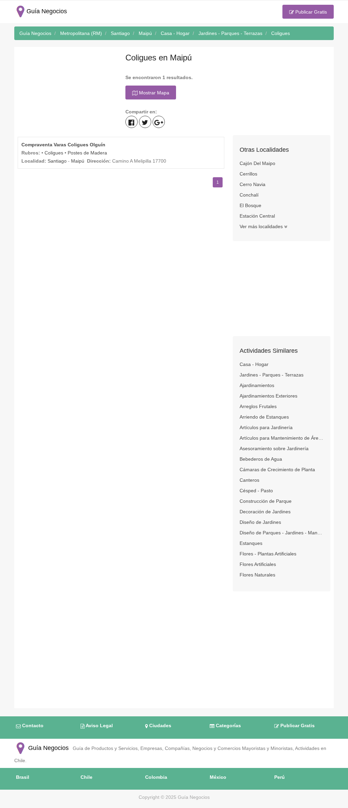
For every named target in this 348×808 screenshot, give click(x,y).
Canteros (249, 480)
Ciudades (159, 725)
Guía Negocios (48, 748)
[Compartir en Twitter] (145, 122)
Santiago (57, 161)
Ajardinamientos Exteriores (268, 396)
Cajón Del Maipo (257, 163)
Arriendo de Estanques (264, 417)
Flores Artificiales (258, 564)
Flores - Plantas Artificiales (268, 553)
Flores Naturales (257, 574)
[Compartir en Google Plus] (159, 122)
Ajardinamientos (257, 385)
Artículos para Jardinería (266, 427)
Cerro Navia (252, 184)
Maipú (77, 161)
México (218, 777)
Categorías (227, 725)
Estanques (251, 543)
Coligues (54, 152)
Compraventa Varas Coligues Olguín (63, 144)
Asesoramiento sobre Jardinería (274, 448)
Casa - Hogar (254, 364)
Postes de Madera (87, 152)
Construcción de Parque (266, 501)
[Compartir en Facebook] (131, 122)
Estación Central (257, 216)
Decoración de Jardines (265, 511)
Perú (279, 777)
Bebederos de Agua (261, 459)
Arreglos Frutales (258, 406)
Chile (86, 777)
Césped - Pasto (256, 490)
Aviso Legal (99, 725)
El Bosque (250, 205)
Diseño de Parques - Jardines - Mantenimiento (282, 532)
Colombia (156, 777)
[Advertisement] (66, 92)
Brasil (22, 777)
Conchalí (249, 195)
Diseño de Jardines (260, 522)
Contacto (32, 725)
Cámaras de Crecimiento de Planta (277, 469)
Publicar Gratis (310, 12)
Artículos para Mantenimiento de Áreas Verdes (282, 438)
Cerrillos (248, 174)
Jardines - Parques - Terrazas (271, 375)
